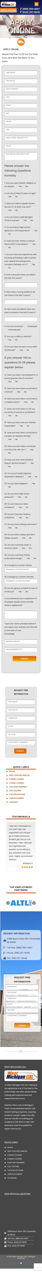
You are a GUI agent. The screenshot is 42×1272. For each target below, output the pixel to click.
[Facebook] (21, 1263)
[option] (21, 903)
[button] (8, 10)
